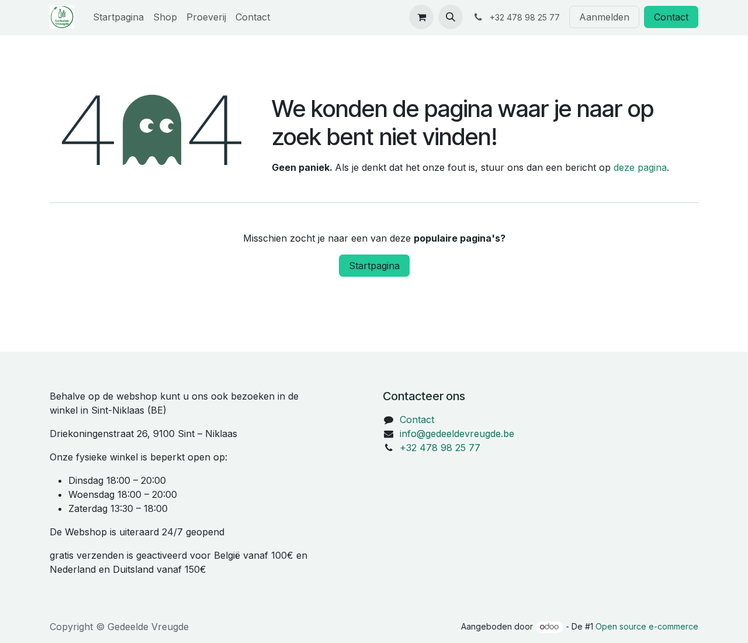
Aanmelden (604, 17)
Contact (671, 17)
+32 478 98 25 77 (440, 447)
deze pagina (640, 167)
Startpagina (374, 265)
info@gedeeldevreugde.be (457, 433)
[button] (450, 17)
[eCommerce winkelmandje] (421, 17)
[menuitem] (118, 17)
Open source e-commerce (646, 626)
